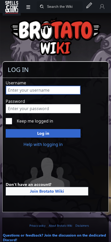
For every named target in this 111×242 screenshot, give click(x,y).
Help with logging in (43, 144)
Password (15, 101)
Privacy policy (37, 225)
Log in (43, 133)
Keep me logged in (35, 121)
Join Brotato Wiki (47, 191)
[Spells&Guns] (12, 6)
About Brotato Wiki (60, 225)
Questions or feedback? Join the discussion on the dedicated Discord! (54, 237)
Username (16, 83)
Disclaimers (82, 225)
